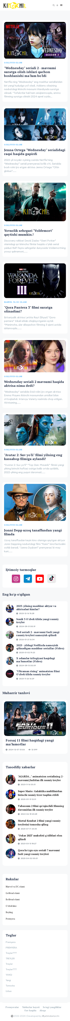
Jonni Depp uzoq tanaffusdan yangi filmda (33, 532)
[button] (60, 5)
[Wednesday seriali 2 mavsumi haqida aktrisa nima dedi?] (35, 356)
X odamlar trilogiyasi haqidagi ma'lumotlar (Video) (35, 659)
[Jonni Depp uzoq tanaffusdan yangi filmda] (35, 502)
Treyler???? (11, 953)
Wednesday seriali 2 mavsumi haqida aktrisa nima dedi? (34, 384)
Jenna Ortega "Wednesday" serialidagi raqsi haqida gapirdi (34, 152)
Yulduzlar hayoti (31, 1007)
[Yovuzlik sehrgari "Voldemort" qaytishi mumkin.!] (35, 202)
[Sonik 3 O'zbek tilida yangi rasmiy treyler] (10, 622)
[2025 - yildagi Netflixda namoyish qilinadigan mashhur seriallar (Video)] (10, 648)
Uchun (9, 991)
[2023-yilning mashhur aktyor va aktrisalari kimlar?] (10, 608)
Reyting (9, 912)
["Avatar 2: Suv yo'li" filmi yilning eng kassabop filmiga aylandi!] (35, 430)
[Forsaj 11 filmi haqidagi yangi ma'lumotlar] (35, 718)
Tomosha (10, 985)
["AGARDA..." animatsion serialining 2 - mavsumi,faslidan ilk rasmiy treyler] (10, 779)
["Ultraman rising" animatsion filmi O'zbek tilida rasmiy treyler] (10, 674)
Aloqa (43, 1010)
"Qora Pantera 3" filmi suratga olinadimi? (28, 309)
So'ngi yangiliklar (52, 1007)
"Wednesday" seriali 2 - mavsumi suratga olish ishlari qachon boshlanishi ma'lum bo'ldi (30, 72)
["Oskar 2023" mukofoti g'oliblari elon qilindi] (10, 839)
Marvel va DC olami (15, 886)
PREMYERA (11, 947)
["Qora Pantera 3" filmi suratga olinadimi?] (35, 280)
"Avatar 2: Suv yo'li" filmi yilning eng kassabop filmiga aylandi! (33, 457)
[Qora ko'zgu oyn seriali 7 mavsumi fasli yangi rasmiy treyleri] (10, 853)
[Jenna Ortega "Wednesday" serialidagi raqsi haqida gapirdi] (35, 124)
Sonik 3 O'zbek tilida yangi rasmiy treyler (37, 620)
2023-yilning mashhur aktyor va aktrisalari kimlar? (36, 607)
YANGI (9, 974)
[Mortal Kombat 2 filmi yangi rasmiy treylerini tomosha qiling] (10, 824)
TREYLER (10, 958)
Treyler (9, 964)
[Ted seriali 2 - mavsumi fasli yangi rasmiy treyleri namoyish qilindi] (10, 635)
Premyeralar (12, 1007)
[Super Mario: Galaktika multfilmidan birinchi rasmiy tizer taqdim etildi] (10, 794)
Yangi (8, 980)
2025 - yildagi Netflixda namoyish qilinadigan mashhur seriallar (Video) (40, 646)
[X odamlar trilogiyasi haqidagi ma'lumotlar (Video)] (10, 661)
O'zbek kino (11, 905)
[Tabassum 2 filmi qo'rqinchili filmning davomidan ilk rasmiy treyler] (10, 809)
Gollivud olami (13, 893)
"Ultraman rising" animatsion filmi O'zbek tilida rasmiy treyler (38, 672)
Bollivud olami (13, 899)
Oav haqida (30, 1010)
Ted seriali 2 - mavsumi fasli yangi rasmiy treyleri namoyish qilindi (37, 633)
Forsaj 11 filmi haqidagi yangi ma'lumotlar (30, 742)
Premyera (10, 918)
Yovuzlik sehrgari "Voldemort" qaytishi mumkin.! (28, 232)
